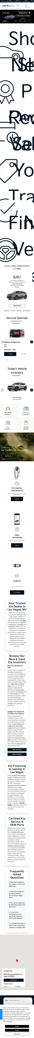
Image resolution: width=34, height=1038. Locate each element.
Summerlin (20, 624)
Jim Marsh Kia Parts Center (16, 846)
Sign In (17, 545)
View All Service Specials (16, 321)
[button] (17, 961)
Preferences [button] (9, 1021)
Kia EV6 (18, 698)
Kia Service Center (17, 832)
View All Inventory (16, 375)
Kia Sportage (20, 690)
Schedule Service (16, 323)
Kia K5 (15, 694)
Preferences (17, 1034)
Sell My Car (8, 456)
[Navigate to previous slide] (1, 16)
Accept (17, 1026)
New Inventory (17, 749)
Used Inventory (17, 754)
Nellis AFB (14, 684)
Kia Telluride (19, 692)
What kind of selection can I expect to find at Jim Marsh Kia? (17, 884)
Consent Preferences (1, 1014)
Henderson (12, 624)
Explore (17, 499)
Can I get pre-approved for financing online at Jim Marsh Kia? (17, 905)
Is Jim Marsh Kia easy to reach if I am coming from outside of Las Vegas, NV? (17, 925)
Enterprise (11, 626)
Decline (17, 1030)
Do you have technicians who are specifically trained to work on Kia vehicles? (15, 915)
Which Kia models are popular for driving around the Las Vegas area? (16, 894)
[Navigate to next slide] (33, 16)
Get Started (17, 592)
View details (17, 305)
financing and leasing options (17, 785)
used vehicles (17, 724)
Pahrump (19, 744)
